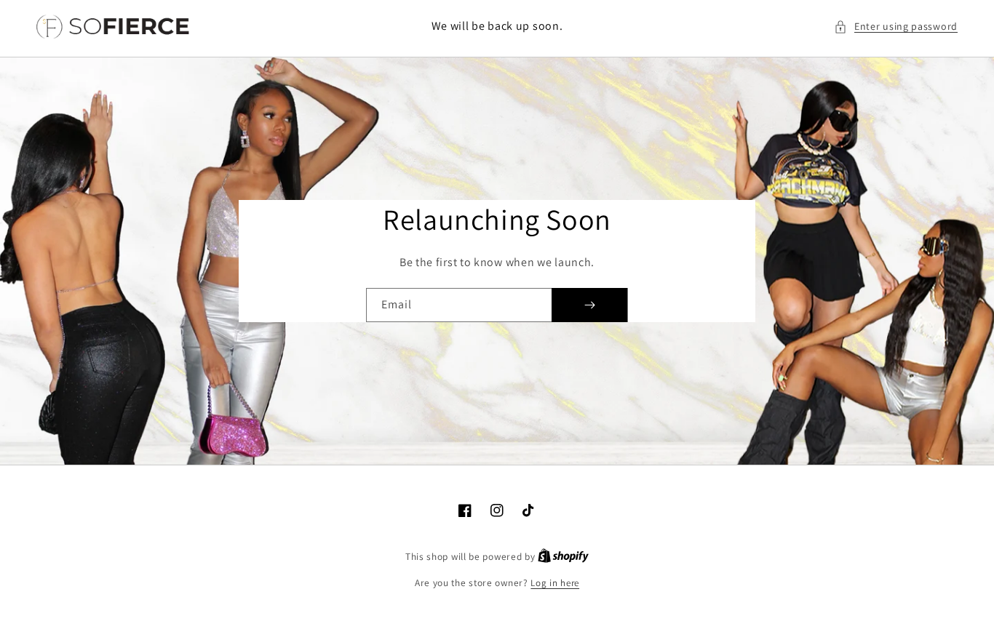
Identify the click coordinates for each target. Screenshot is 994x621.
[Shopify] (563, 556)
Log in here (554, 583)
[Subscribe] (589, 305)
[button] (896, 26)
